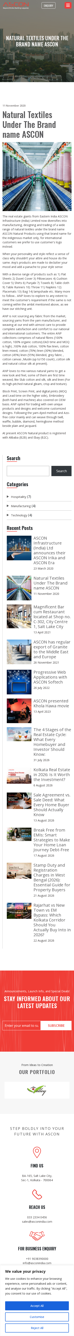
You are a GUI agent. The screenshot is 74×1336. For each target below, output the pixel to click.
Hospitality (18, 497)
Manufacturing (21, 506)
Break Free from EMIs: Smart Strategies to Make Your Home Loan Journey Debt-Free (52, 839)
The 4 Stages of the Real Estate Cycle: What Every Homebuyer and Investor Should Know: (52, 742)
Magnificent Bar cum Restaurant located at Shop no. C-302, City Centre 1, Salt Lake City (52, 616)
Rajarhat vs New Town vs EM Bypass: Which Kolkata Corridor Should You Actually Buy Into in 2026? (52, 919)
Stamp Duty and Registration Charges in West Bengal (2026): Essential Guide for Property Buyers (52, 877)
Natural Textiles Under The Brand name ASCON (50, 583)
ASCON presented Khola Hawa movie (51, 703)
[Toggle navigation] (68, 5)
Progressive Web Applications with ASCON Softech (50, 677)
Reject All (37, 1328)
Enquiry (48, 5)
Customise (37, 1317)
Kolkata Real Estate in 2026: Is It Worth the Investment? (52, 774)
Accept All (37, 1306)
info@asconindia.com (37, 1263)
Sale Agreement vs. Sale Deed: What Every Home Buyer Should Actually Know (52, 804)
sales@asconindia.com (37, 1221)
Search (61, 471)
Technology (19, 515)
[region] (37, 1300)
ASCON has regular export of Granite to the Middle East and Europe (52, 649)
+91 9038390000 (37, 1259)
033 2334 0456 (37, 1217)
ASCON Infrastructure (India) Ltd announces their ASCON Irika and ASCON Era (50, 550)
